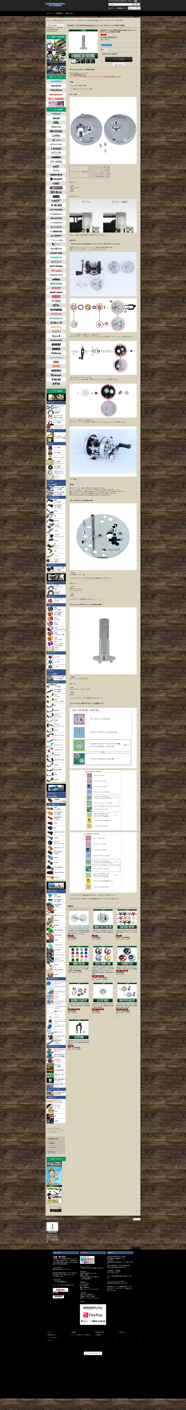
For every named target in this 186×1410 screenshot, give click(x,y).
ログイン (112, 8)
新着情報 (74, 1332)
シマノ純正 (57, 447)
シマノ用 (56, 657)
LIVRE (56, 530)
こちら (89, 599)
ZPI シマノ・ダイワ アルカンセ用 (58, 643)
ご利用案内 (51, 1143)
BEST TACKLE (58, 969)
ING (55, 551)
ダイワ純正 (57, 452)
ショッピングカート (53, 1337)
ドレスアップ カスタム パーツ (58, 600)
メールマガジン (52, 1147)
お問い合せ (51, 1152)
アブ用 (56, 666)
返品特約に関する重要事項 (109, 54)
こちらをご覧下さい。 (61, 1281)
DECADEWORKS (59, 1070)
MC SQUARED (58, 867)
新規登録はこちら (121, 8)
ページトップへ (136, 1247)
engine (56, 764)
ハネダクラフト (58, 750)
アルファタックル (59, 735)
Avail (55, 511)
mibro (56, 862)
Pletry (56, 857)
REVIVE (56, 521)
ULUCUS (56, 877)
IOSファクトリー (59, 740)
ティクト (56, 556)
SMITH (56, 974)
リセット (137, 1219)
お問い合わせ (118, 65)
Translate (60, 27)
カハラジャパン (58, 745)
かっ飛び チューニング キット (58, 586)
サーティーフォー (59, 955)
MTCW (56, 964)
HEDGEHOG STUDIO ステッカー (58, 1042)
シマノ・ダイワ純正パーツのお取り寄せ (81, 1334)
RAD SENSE (58, 769)
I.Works (56, 920)
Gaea (55, 774)
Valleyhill (57, 755)
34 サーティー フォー (57, 545)
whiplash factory (59, 760)
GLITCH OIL (57, 935)
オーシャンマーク (59, 457)
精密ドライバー (58, 1032)
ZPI (55, 516)
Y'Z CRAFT (57, 950)
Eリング (56, 1017)
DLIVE (56, 540)
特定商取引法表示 (53, 1138)
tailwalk (56, 779)
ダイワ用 (56, 662)
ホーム (49, 1332)
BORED (56, 925)
